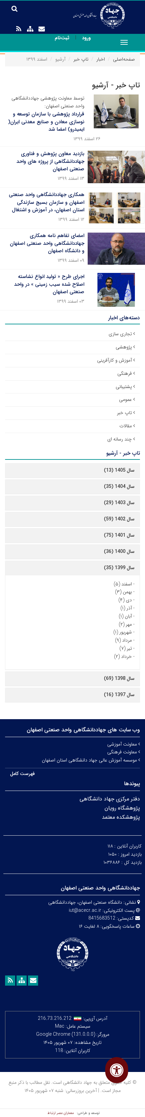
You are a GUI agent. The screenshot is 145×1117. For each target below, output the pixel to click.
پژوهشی (124, 347)
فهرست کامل (22, 773)
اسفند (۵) (123, 584)
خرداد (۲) (123, 656)
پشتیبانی (124, 386)
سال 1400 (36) (119, 551)
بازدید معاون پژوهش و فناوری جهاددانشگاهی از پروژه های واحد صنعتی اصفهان (50, 161)
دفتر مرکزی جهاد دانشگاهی (110, 799)
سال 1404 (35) (119, 486)
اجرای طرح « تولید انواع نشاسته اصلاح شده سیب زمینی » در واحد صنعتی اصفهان (49, 284)
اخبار (100, 59)
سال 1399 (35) (119, 568)
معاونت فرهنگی (122, 752)
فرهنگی (124, 373)
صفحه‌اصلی (124, 59)
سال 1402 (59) (119, 519)
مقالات (125, 426)
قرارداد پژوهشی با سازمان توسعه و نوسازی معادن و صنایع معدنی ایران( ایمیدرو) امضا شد (46, 121)
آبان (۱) (125, 616)
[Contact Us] (41, 29)
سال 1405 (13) (119, 470)
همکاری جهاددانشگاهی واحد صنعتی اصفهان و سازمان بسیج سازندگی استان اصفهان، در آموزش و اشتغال (46, 202)
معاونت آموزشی (122, 744)
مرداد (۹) (123, 640)
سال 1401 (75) (119, 535)
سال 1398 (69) (119, 678)
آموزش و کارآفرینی (114, 360)
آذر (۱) (126, 608)
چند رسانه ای (119, 439)
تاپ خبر (81, 59)
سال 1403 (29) (119, 503)
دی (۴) (125, 600)
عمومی (125, 399)
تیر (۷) (125, 648)
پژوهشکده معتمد (121, 817)
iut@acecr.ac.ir (85, 910)
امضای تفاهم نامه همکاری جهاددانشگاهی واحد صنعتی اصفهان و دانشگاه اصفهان (47, 243)
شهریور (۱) (122, 632)
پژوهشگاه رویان (122, 808)
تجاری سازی (120, 334)
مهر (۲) (125, 624)
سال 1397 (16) (119, 695)
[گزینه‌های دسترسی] (116, 1070)
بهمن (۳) (123, 592)
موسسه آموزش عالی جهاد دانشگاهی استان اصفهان (90, 760)
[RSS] (18, 29)
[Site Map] (30, 29)
